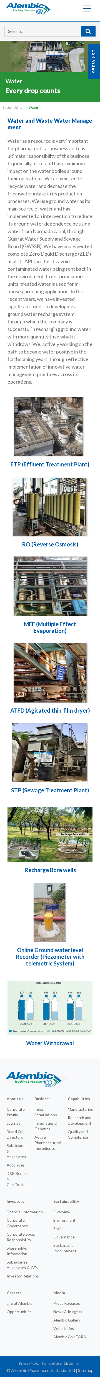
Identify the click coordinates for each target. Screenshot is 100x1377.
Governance (64, 1237)
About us (15, 1098)
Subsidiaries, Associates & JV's (22, 1265)
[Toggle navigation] (86, 8)
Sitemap (86, 1370)
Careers (14, 1292)
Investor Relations (23, 1276)
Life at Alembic (19, 1303)
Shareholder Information (17, 1251)
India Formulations (45, 1112)
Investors (15, 1201)
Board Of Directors (15, 1134)
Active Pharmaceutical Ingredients (47, 1143)
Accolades (16, 1165)
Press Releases (66, 1303)
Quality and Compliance (78, 1134)
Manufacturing (80, 1109)
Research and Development (79, 1120)
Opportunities (19, 1311)
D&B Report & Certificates (17, 1179)
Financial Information (25, 1211)
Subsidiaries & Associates (17, 1151)
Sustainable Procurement (64, 1248)
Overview (61, 1211)
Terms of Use (52, 1363)
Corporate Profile (16, 1112)
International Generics (45, 1126)
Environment (64, 1220)
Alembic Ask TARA (69, 1336)
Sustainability (12, 107)
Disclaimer (72, 1363)
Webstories (63, 1328)
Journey (14, 1123)
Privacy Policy (29, 1363)
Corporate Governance (17, 1223)
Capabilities (79, 1098)
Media (59, 1292)
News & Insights (67, 1311)
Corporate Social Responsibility (21, 1237)
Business (42, 1098)
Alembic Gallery (66, 1320)
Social (58, 1228)
